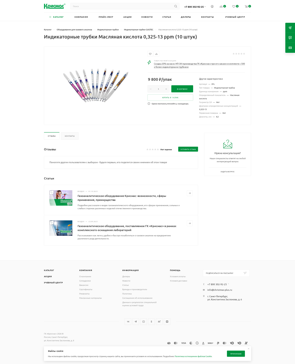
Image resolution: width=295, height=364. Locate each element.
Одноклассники (151, 321)
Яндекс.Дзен (167, 321)
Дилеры (126, 276)
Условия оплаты (178, 276)
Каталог (49, 270)
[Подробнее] (190, 193)
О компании (85, 276)
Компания (85, 270)
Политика (127, 293)
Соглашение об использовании (137, 298)
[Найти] (175, 6)
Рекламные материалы (90, 298)
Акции (48, 276)
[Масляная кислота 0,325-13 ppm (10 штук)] (95, 85)
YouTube (143, 321)
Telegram (135, 321)
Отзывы (52, 136)
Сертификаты (85, 289)
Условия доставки (178, 280)
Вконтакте (128, 321)
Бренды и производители (134, 289)
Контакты (70, 136)
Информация (130, 270)
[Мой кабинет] (212, 7)
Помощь (175, 270)
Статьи (125, 285)
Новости (126, 280)
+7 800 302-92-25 (194, 6)
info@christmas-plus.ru (219, 289)
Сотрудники (85, 280)
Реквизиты (84, 293)
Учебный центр (53, 282)
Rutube (159, 321)
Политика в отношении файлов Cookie (193, 356)
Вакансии (83, 285)
